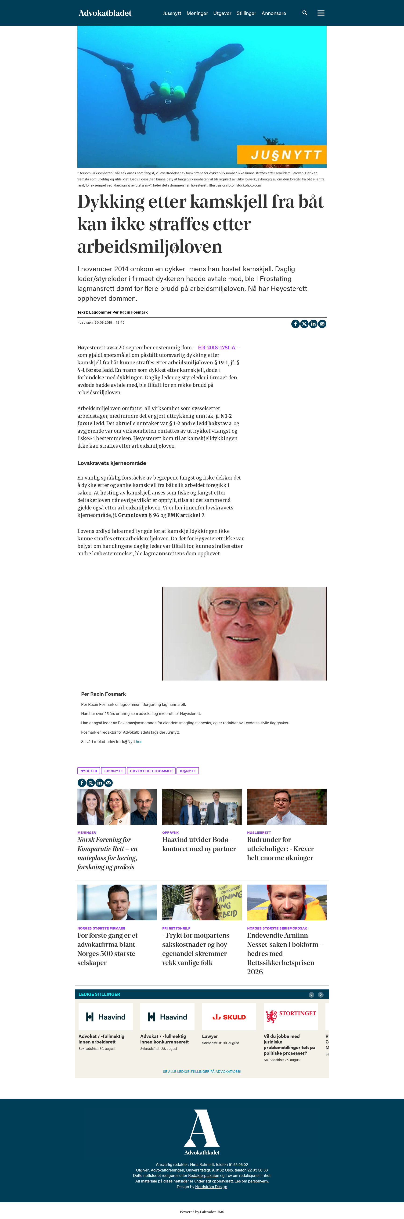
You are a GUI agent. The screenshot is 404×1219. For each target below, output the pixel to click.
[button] (312, 994)
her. (139, 741)
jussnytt (113, 770)
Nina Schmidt (202, 1164)
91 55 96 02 (238, 1164)
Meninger (197, 13)
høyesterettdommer (151, 770)
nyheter (88, 770)
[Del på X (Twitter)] (304, 323)
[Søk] (304, 13)
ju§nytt (188, 770)
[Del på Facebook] (295, 323)
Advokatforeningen (167, 1170)
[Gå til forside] (118, 13)
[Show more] (321, 690)
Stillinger (246, 13)
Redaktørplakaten (203, 1175)
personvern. (258, 1181)
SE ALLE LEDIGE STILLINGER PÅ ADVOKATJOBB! (202, 1071)
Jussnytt (172, 13)
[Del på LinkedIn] (313, 323)
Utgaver (222, 13)
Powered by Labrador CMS (202, 1212)
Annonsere (274, 13)
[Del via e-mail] (322, 323)
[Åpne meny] (321, 13)
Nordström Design (211, 1186)
